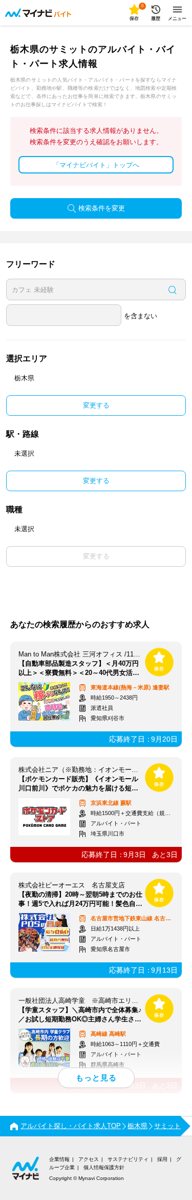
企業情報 (59, 1159)
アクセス (88, 1159)
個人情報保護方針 (103, 1167)
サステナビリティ (128, 1159)
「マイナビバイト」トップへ (96, 165)
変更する (96, 405)
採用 (162, 1159)
